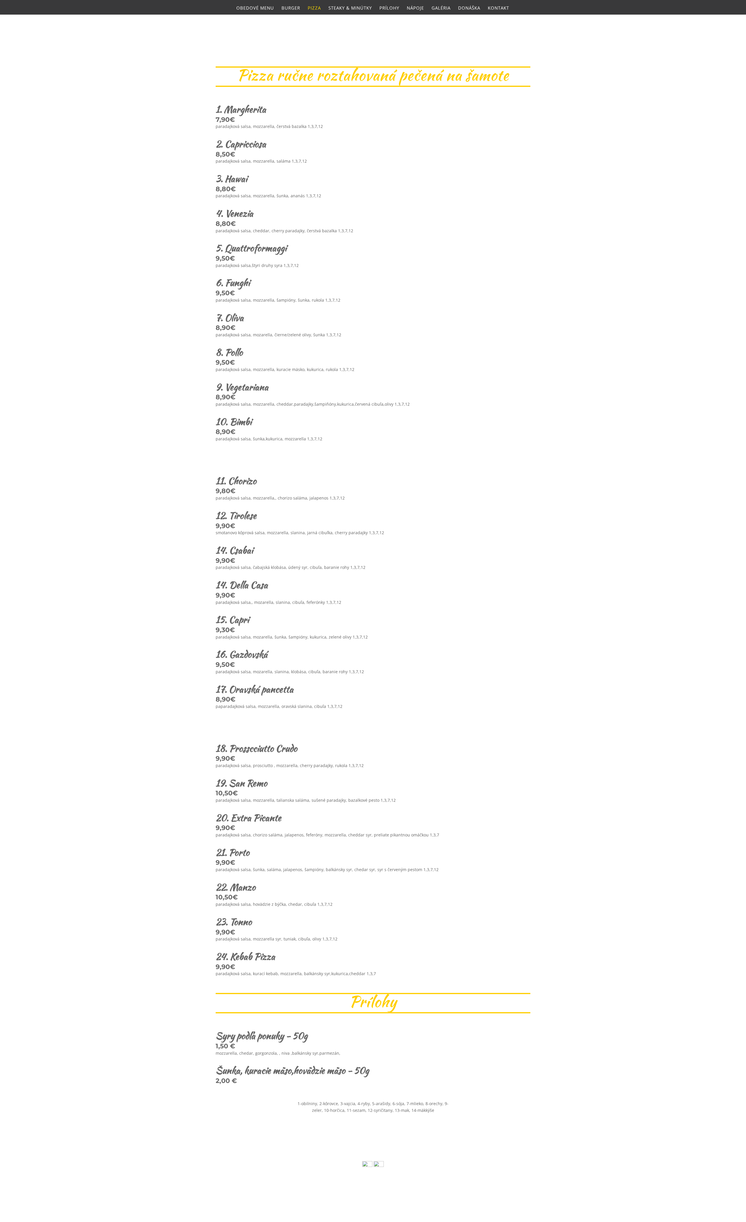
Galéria (441, 8)
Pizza (314, 8)
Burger (290, 8)
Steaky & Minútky (350, 8)
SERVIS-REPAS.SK (417, 1195)
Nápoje (415, 8)
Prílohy (389, 8)
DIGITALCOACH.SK (355, 1195)
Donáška (469, 8)
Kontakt (498, 8)
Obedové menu (255, 8)
